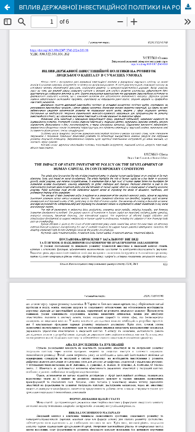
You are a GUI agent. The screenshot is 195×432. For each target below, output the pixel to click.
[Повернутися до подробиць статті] (7, 7)
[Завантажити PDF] (188, 7)
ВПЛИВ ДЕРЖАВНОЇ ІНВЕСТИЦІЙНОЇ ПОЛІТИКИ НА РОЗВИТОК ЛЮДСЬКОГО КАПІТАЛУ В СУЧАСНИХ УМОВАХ (107, 7)
